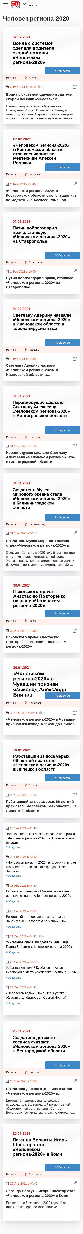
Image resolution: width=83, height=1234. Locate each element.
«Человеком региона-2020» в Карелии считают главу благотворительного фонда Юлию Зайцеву (41, 866)
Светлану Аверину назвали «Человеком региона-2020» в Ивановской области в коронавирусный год (32, 370)
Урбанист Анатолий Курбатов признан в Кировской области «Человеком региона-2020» (41, 970)
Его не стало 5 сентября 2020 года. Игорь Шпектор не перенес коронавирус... (37, 1205)
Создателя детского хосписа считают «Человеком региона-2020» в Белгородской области (40, 1092)
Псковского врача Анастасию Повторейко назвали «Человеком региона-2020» (36, 641)
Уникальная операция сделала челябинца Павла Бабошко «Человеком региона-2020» (39, 944)
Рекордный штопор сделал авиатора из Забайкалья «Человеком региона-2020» (36, 919)
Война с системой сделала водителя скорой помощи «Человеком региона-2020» (39, 97)
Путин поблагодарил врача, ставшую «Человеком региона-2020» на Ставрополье (39, 282)
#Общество (62, 70)
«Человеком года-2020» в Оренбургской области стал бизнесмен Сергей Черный (36, 995)
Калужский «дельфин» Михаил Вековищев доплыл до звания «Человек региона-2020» (38, 893)
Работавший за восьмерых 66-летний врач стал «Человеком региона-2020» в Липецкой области (41, 806)
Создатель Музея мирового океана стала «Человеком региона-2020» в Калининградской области (37, 544)
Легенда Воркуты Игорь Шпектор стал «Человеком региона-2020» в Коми (40, 1193)
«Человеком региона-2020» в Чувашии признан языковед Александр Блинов (40, 721)
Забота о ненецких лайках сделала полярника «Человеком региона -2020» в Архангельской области (40, 838)
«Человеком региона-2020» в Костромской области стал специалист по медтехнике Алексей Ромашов (41, 195)
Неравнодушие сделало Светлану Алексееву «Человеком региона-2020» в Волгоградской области (40, 457)
